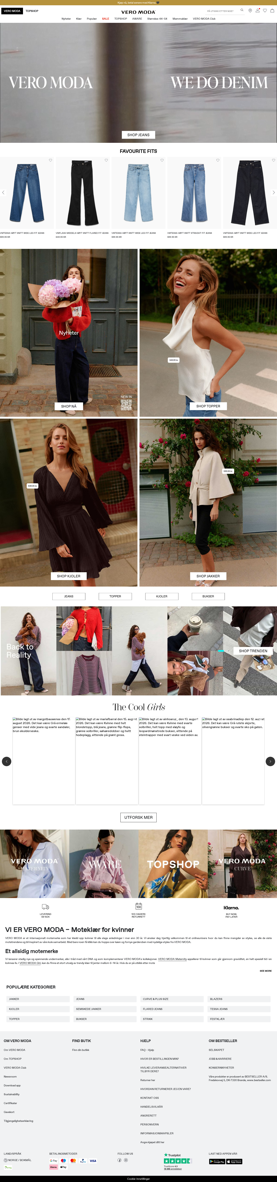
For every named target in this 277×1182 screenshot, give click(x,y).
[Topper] (208, 375)
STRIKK (147, 1019)
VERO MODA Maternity (172, 959)
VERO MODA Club (15, 1067)
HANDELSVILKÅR (151, 1106)
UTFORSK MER (138, 817)
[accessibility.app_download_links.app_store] (234, 1163)
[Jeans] (69, 596)
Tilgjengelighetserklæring (18, 1120)
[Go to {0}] (138, 83)
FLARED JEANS (152, 1009)
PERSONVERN (149, 1124)
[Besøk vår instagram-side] (126, 1161)
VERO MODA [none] (12, 10)
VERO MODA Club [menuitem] (204, 18)
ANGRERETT (148, 1115)
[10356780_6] (208, 291)
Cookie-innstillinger (138, 1178)
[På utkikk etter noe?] (242, 10)
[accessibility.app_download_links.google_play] (217, 1163)
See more (266, 971)
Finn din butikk (80, 1049)
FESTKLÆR (217, 1019)
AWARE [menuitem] (137, 18)
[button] (27, 193)
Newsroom (10, 1076)
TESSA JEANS (219, 1009)
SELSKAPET (216, 1049)
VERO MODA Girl (30, 962)
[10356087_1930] (69, 461)
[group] (27, 200)
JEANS (80, 999)
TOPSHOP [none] (32, 10)
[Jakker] (208, 545)
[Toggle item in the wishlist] (50, 160)
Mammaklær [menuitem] (180, 18)
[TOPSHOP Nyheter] (173, 863)
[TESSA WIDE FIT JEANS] (138, 651)
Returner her (147, 1080)
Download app (12, 1085)
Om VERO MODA (14, 1049)
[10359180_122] (208, 461)
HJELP (145, 1041)
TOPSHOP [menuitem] (120, 18)
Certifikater (10, 1103)
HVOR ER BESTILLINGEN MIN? (159, 1058)
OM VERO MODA (17, 1041)
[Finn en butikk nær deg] (250, 11)
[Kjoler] (69, 545)
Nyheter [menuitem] (66, 18)
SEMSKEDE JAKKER (88, 1009)
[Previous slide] (3, 192)
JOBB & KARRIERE (220, 1058)
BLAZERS (216, 999)
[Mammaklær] (34, 863)
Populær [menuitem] (92, 18)
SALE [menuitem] (105, 18)
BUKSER (81, 1019)
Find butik (81, 1041)
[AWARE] (104, 863)
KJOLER (14, 1009)
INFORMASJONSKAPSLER (157, 1133)
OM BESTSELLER (223, 1041)
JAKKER (14, 999)
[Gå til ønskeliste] (265, 11)
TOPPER (14, 1019)
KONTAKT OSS (149, 1097)
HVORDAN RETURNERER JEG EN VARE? (165, 1088)
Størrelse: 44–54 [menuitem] (157, 18)
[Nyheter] (69, 333)
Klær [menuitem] (79, 18)
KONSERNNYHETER (221, 1067)
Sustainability (11, 1094)
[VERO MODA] (138, 12)
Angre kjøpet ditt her (152, 1142)
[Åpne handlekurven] (272, 11)
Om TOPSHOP (12, 1058)
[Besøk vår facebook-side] (119, 1161)
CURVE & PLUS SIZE (155, 999)
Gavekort (9, 1112)
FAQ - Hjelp (147, 1049)
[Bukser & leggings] (208, 596)
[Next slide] (274, 192)
